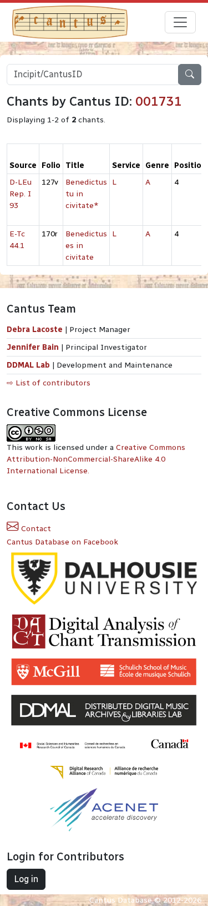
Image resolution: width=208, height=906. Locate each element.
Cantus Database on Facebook (62, 542)
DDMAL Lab (28, 365)
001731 (158, 101)
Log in (26, 879)
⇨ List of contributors (48, 383)
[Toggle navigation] (180, 22)
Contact (35, 528)
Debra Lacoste (35, 329)
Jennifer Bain (34, 347)
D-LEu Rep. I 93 (20, 193)
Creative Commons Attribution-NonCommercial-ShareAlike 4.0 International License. (96, 459)
